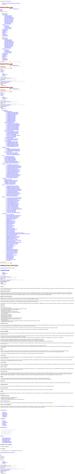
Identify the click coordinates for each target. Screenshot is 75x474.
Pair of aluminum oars (10, 257)
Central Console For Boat (11, 231)
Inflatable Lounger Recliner (11, 220)
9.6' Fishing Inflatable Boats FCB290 (13, 131)
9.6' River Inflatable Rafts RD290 (9, 158)
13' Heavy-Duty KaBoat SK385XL (12, 152)
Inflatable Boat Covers (10, 255)
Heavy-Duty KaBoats (8, 27)
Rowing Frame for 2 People (11, 235)
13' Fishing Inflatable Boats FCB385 (12, 133)
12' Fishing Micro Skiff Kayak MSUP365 (13, 165)
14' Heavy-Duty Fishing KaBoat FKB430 (13, 135)
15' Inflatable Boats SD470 (11, 119)
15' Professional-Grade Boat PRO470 (13, 127)
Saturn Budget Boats (7, 47)
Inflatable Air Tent (9, 248)
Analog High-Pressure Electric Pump (12, 242)
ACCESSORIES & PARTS (7, 442)
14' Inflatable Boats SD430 (11, 118)
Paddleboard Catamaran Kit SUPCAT (10, 181)
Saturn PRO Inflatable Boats (9, 17)
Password (2, 81)
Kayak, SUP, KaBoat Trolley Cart (12, 251)
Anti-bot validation (3, 83)
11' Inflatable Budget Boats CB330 (12, 142)
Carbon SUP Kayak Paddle (11, 259)
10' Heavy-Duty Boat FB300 (11, 134)
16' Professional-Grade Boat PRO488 (13, 128)
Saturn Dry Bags (9, 224)
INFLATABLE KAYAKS (6, 438)
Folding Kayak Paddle (10, 256)
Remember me (3, 85)
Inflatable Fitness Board (10, 223)
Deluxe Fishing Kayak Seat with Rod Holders (14, 240)
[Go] (16, 78)
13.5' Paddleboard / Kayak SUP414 (12, 164)
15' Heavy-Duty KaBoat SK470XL (12, 153)
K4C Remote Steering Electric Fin (12, 177)
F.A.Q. (4, 4)
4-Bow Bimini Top (10, 246)
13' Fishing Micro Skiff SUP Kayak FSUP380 (14, 166)
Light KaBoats (6, 25)
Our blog (3, 423)
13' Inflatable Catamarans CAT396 (10, 182)
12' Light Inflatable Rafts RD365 (9, 157)
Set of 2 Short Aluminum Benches (12, 234)
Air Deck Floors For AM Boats (12, 254)
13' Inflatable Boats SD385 (11, 116)
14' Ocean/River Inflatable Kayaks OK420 (13, 171)
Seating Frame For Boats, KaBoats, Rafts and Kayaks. (15, 232)
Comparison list (5, 74)
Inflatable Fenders (9, 227)
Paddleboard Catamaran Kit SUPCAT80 (11, 180)
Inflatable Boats (2, 452)
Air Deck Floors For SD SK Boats (12, 252)
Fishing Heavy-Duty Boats (8, 19)
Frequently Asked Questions (10, 452)
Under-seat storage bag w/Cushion (12, 243)
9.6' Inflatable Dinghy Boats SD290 (12, 113)
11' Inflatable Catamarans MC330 (9, 183)
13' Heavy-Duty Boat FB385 (11, 137)
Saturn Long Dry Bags (10, 226)
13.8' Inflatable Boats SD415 (11, 117)
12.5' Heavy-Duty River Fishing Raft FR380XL (14, 208)
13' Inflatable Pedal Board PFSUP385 (13, 192)
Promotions (4, 424)
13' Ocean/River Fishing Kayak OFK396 (13, 169)
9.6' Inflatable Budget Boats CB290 (12, 141)
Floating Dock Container (11, 228)
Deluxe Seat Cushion (10, 244)
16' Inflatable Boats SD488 (11, 120)
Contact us (4, 412)
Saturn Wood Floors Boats (8, 21)
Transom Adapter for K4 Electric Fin (12, 176)
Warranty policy (5, 415)
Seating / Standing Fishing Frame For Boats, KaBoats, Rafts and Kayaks (18, 233)
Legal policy (4, 416)
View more (9, 260)
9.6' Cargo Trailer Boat (8, 179)
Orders (3, 73)
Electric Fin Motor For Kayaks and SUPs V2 (14, 174)
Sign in (1, 79)
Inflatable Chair (9, 219)
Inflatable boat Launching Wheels (12, 249)
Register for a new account (4, 82)
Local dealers (4, 421)
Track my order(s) (3, 78)
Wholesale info (4, 422)
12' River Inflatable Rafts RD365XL (10, 159)
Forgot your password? (7, 81)
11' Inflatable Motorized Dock (9, 156)
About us (3, 420)
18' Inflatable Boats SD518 (11, 121)
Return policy (4, 414)
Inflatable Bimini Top (10, 247)
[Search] (20, 66)
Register (4, 79)
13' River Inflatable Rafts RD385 (9, 160)
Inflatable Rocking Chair (10, 221)
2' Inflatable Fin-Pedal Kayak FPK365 (13, 173)
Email (1, 80)
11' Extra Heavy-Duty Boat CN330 (12, 123)
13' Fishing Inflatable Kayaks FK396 (12, 170)
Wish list (3, 75)
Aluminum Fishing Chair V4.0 (11, 238)
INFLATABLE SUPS (6, 440)
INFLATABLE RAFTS (6, 439)
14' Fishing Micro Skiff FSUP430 (12, 168)
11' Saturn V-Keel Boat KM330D (12, 139)
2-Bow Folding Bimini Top (11, 245)
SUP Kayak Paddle (10, 258)
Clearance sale (4, 425)
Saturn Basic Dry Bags (10, 225)
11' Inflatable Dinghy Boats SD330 (12, 114)
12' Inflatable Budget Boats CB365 (12, 143)
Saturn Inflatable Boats (8, 15)
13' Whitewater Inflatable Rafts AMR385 (11, 162)
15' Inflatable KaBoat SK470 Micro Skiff (13, 150)
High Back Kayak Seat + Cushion (12, 239)
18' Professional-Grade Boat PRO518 (13, 129)
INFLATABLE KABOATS (7, 441)
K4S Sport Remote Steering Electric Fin (13, 175)
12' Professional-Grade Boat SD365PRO (13, 125)
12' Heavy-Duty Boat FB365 (11, 136)
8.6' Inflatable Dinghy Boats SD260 (12, 112)
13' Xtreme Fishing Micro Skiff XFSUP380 (14, 167)
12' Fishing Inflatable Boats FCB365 (12, 132)
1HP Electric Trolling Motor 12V (12, 229)
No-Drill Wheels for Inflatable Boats (12, 250)
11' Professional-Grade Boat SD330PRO (13, 124)
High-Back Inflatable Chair (11, 222)
